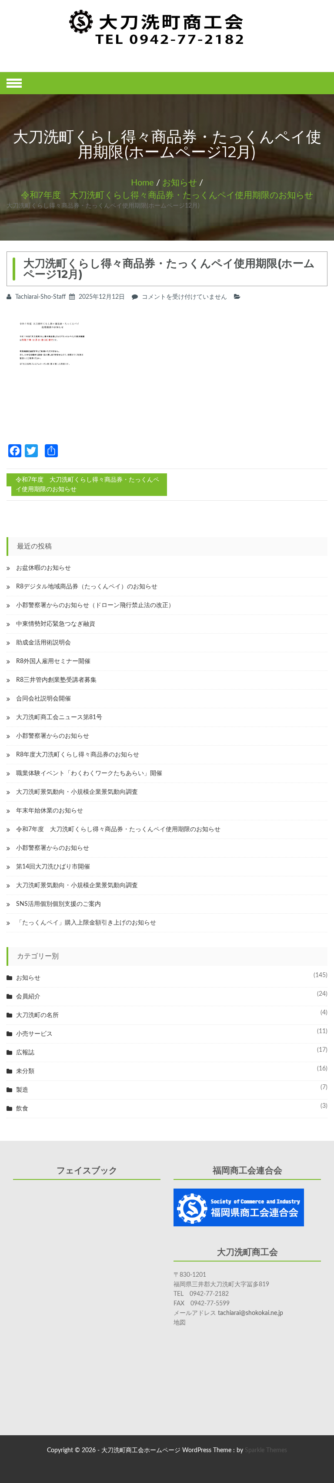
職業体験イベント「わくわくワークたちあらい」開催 (89, 773)
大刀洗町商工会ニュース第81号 (59, 717)
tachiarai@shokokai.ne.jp (250, 1313)
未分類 (25, 1071)
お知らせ (179, 182)
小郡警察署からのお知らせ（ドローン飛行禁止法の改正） (95, 605)
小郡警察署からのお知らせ (52, 736)
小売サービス (34, 1034)
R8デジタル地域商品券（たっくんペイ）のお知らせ (86, 587)
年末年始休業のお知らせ (49, 811)
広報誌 (25, 1053)
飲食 (22, 1109)
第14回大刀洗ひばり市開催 (53, 867)
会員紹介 (28, 997)
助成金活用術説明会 (43, 643)
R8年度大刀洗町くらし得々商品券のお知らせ (77, 755)
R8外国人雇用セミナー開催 (53, 661)
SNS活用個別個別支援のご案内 (58, 904)
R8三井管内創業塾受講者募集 (56, 680)
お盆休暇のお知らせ (43, 568)
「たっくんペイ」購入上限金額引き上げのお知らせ (86, 923)
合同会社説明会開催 (43, 699)
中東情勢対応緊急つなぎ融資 (55, 624)
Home (142, 182)
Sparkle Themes (266, 1450)
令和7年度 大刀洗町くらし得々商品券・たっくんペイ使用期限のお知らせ (167, 195)
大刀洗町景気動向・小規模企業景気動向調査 (77, 792)
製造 (22, 1090)
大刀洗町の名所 (37, 1015)
